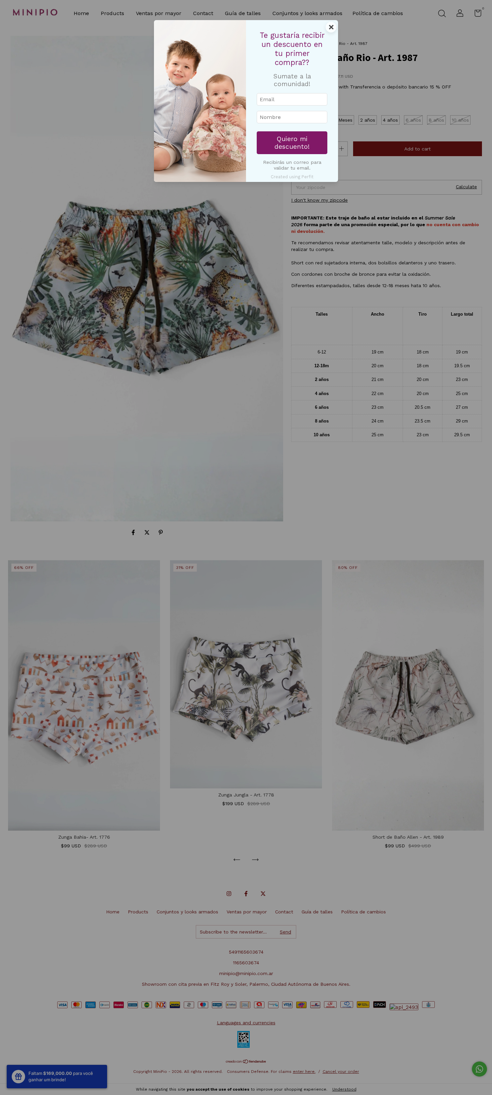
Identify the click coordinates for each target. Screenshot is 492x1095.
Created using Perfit (292, 176)
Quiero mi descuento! (292, 142)
